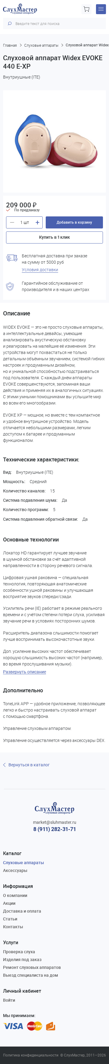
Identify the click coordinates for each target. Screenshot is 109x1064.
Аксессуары (15, 870)
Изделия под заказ (22, 959)
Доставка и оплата (22, 911)
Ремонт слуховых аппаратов (32, 967)
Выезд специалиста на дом (30, 975)
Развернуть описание (24, 672)
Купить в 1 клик (54, 237)
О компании (15, 895)
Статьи (10, 919)
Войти (9, 1000)
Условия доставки (40, 269)
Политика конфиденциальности (30, 1055)
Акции (9, 903)
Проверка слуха (19, 951)
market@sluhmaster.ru (54, 822)
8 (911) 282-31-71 (54, 829)
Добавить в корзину (74, 222)
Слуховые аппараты (23, 862)
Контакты (13, 926)
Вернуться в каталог (29, 765)
